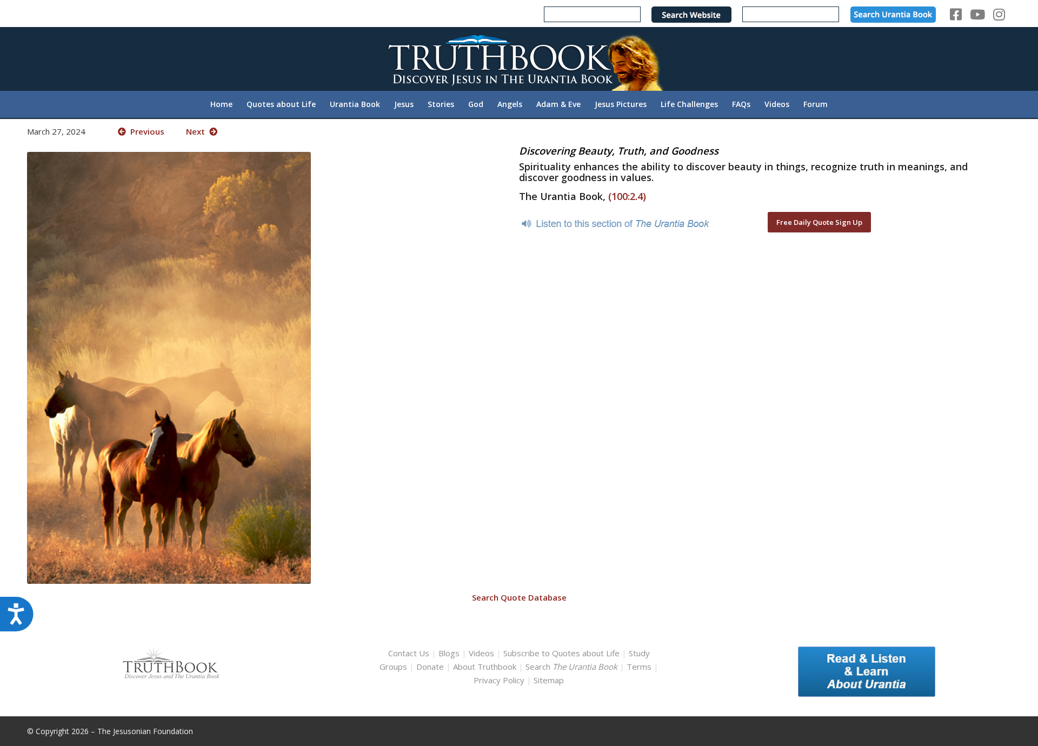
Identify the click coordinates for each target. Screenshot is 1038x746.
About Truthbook (484, 666)
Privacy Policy (499, 680)
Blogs (449, 653)
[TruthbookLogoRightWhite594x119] (519, 58)
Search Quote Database (519, 597)
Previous (145, 131)
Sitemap (549, 680)
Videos (481, 653)
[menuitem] (221, 104)
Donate (430, 666)
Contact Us (408, 653)
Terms (639, 666)
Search (572, 666)
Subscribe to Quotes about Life (561, 653)
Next (197, 131)
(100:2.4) (627, 196)
